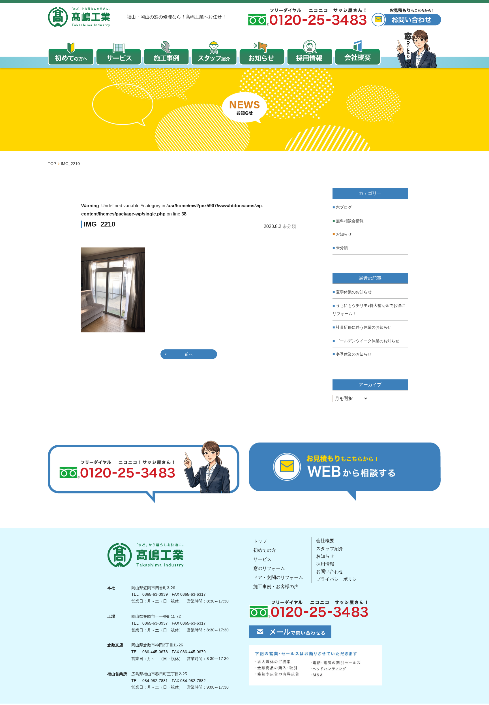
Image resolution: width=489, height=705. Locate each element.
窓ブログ (344, 207)
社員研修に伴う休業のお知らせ (363, 327)
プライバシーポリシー (338, 579)
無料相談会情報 (350, 221)
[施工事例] (166, 52)
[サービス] (119, 52)
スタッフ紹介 (329, 548)
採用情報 (325, 563)
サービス (262, 559)
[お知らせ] (262, 52)
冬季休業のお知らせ (354, 354)
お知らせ (344, 234)
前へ (189, 354)
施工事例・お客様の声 (276, 586)
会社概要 (325, 540)
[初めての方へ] (71, 52)
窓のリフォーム (269, 568)
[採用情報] (310, 52)
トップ (260, 541)
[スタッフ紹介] (214, 52)
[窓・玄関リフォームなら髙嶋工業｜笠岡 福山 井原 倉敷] (79, 17)
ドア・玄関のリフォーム (278, 577)
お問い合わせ (329, 571)
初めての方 (264, 550)
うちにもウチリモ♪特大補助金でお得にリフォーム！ (369, 309)
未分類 (342, 247)
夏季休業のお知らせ (354, 292)
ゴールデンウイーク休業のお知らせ (367, 341)
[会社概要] (357, 52)
